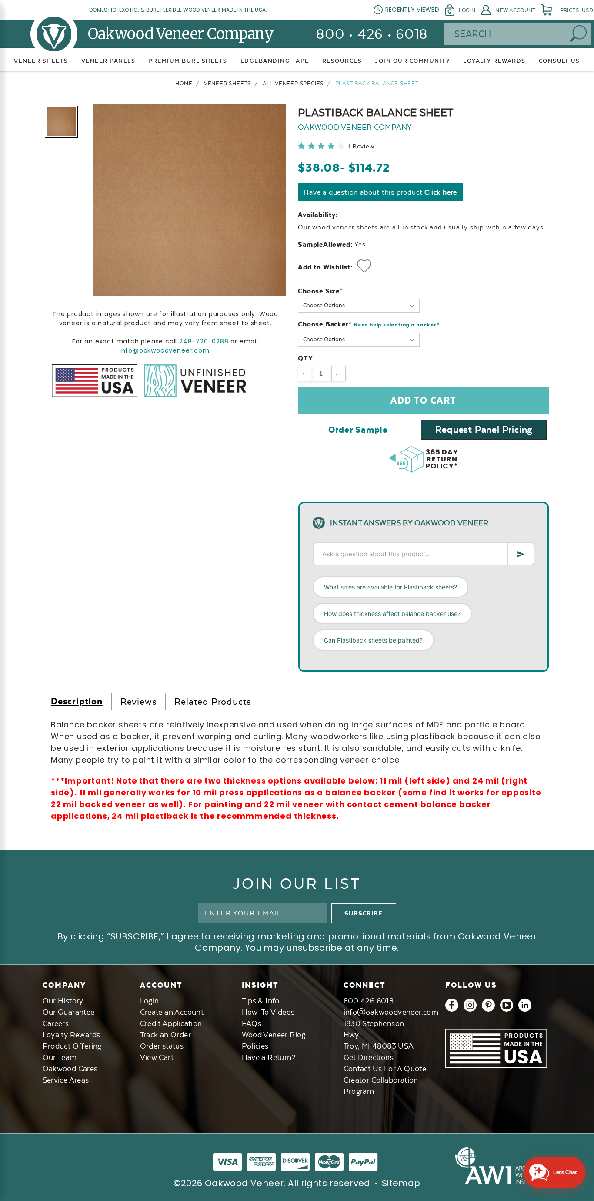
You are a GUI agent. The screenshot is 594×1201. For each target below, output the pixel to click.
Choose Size (320, 291)
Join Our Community (412, 60)
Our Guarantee (69, 1012)
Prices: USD (576, 10)
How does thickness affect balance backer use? (392, 613)
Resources (342, 60)
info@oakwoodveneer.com (165, 350)
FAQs (252, 1023)
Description (77, 701)
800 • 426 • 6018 (372, 34)
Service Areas (66, 1080)
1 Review (361, 146)
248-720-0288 (204, 341)
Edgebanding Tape (274, 60)
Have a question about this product (380, 192)
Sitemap (401, 1183)
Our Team (60, 1057)
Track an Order (165, 1034)
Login (467, 10)
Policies (255, 1046)
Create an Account (172, 1012)
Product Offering (72, 1046)
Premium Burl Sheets (187, 60)
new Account (515, 10)
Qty (305, 358)
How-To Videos (268, 1012)
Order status (162, 1046)
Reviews (138, 701)
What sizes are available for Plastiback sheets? (390, 587)
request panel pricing (483, 429)
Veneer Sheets (41, 60)
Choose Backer (369, 324)
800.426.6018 (369, 1000)
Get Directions (369, 1057)
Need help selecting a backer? (397, 325)
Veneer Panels (108, 60)
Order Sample (358, 429)
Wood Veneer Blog (274, 1034)
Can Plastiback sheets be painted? (373, 640)
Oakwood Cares (70, 1068)
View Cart (157, 1057)
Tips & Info (261, 1000)
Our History (63, 1000)
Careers (56, 1023)
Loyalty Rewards (71, 1034)
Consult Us (559, 60)
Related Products (212, 701)
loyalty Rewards (494, 60)
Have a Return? (269, 1057)
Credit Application (171, 1023)
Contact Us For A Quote (385, 1068)
